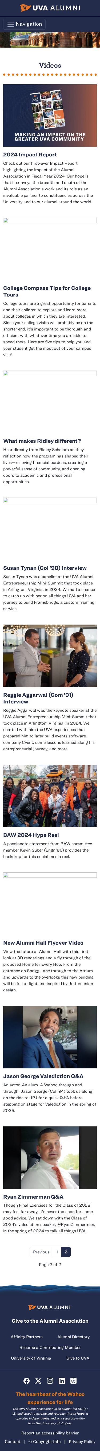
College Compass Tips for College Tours (47, 291)
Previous (41, 1251)
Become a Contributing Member (50, 1347)
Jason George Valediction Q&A (43, 1076)
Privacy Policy (82, 1441)
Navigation (28, 24)
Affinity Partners (27, 1336)
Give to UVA (77, 1358)
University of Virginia (31, 1358)
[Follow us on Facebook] (26, 1381)
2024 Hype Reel (31, 835)
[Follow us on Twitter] (38, 1381)
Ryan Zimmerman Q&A (33, 1196)
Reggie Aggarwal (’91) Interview (38, 698)
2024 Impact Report (30, 154)
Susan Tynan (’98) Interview (45, 567)
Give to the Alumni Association (50, 1321)
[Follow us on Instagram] (50, 1381)
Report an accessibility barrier (50, 1432)
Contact (12, 1441)
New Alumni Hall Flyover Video (43, 942)
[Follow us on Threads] (73, 1381)
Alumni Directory (73, 1336)
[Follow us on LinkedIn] (62, 1381)
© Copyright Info (44, 1441)
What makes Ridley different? (42, 440)
